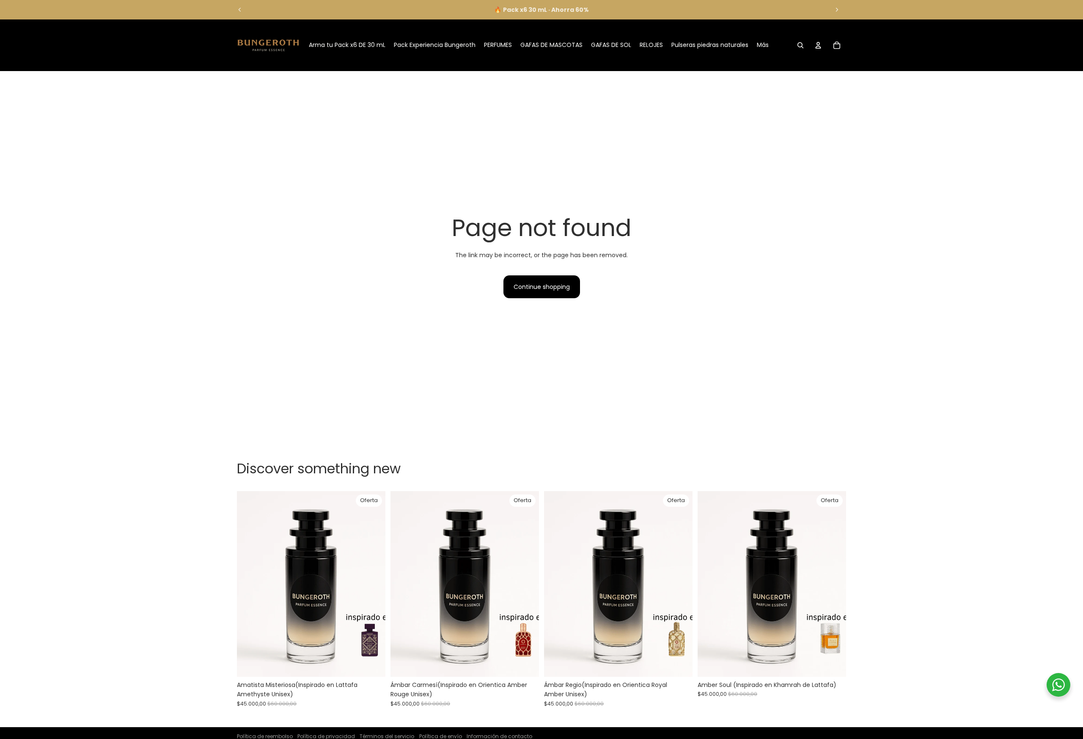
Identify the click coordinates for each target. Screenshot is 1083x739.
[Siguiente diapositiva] (836, 9)
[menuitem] (763, 45)
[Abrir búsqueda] (800, 45)
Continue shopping (542, 287)
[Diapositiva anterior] (240, 9)
